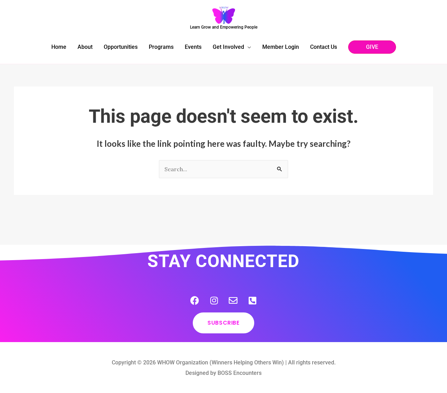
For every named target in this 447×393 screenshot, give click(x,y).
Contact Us (323, 47)
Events (193, 47)
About (85, 47)
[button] (372, 47)
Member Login (280, 47)
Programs (161, 47)
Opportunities (121, 47)
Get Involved (228, 47)
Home (58, 47)
